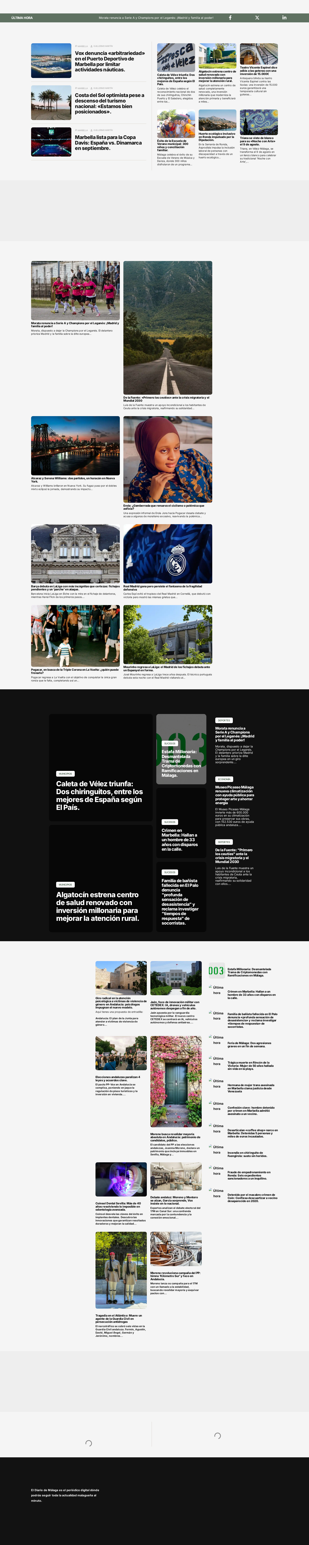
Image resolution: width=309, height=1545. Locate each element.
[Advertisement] (138, 211)
